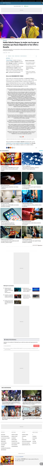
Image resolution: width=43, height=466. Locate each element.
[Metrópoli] (21, 2)
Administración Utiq (26, 444)
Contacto (24, 436)
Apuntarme (36, 345)
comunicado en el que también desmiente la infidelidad (18, 143)
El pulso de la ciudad (5, 438)
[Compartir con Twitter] (9, 147)
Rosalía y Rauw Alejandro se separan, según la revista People (31, 72)
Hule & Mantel (14, 444)
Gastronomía (3, 443)
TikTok (34, 439)
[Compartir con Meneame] (10, 147)
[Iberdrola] (26, 6)
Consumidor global (16, 443)
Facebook (34, 436)
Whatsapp (34, 443)
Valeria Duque (9, 60)
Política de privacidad (26, 441)
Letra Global (14, 439)
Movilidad (3, 434)
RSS (22, 438)
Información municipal (5, 448)
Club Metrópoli (15, 446)
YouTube (34, 441)
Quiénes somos (25, 434)
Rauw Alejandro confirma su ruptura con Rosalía (30, 63)
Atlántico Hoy (14, 441)
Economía (3, 444)
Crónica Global (15, 434)
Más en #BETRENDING (6, 387)
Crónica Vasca (14, 436)
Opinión (2, 446)
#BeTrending (3, 449)
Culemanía (14, 438)
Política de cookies (26, 443)
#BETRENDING (5, 40)
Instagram (35, 438)
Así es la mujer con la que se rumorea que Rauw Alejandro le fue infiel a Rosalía (31, 68)
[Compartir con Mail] (12, 147)
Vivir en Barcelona (5, 436)
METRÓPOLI (8, 58)
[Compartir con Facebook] (7, 147)
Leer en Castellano (3, 4)
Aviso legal (24, 439)
